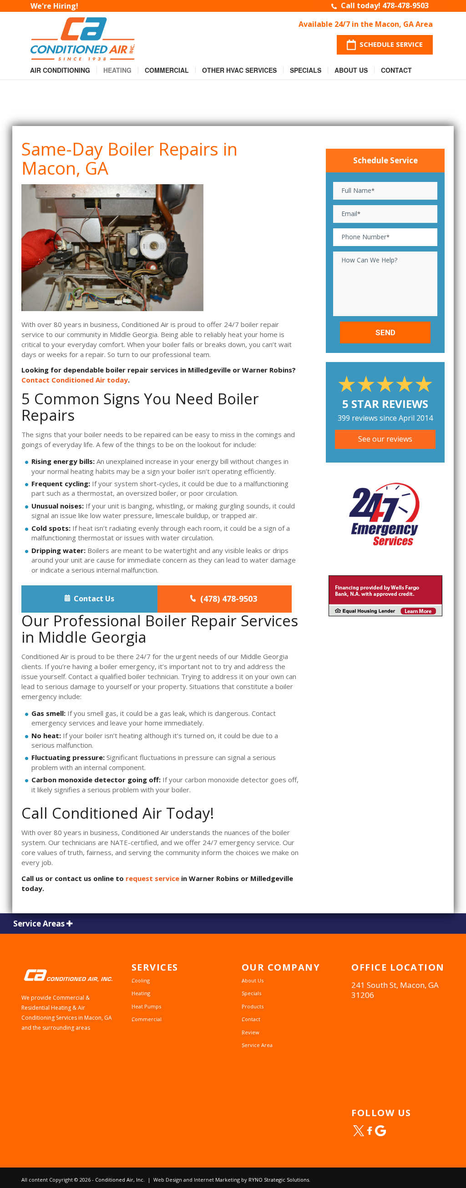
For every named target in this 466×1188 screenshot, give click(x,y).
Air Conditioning (60, 70)
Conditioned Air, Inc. (120, 1179)
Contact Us (92, 599)
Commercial (167, 70)
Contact (396, 70)
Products (252, 1006)
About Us (351, 70)
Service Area (257, 1045)
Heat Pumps (146, 1006)
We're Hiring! (54, 6)
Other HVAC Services (239, 70)
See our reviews (385, 439)
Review (250, 1032)
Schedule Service (389, 44)
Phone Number (365, 236)
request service (152, 878)
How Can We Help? (369, 260)
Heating (117, 70)
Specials (305, 70)
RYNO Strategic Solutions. (279, 1179)
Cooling (141, 980)
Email (350, 213)
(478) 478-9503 (226, 598)
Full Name (358, 190)
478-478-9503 (405, 5)
